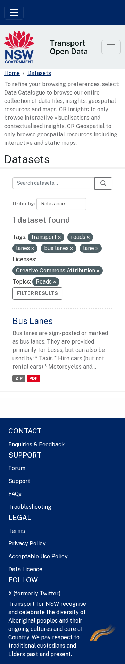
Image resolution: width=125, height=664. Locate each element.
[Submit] (103, 183)
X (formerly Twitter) (34, 593)
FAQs (15, 494)
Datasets (39, 73)
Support (19, 481)
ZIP (19, 378)
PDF (33, 378)
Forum (16, 468)
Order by (23, 203)
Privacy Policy (27, 543)
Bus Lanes (32, 321)
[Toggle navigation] (14, 13)
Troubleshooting (29, 507)
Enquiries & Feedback (36, 444)
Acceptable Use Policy (38, 556)
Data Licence (25, 569)
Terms (16, 531)
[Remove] (59, 237)
